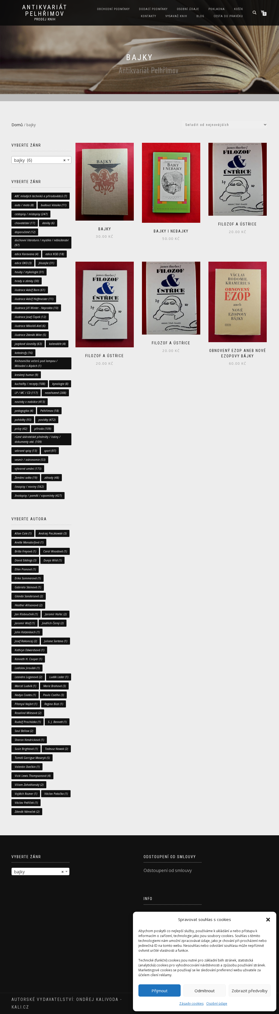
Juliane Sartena (55, 641)
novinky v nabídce (30, 402)
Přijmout (159, 990)
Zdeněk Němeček (27, 812)
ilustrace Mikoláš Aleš (30, 326)
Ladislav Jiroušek (27, 668)
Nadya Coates (25, 695)
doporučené (25, 232)
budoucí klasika (53, 205)
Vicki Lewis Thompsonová (33, 776)
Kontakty (148, 16)
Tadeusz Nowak (56, 749)
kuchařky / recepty (30, 384)
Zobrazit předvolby (250, 990)
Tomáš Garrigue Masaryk (32, 758)
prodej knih (45, 19)
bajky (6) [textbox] (40, 160)
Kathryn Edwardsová (29, 650)
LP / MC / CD (26, 393)
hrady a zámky (27, 281)
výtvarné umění (28, 469)
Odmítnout (205, 990)
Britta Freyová (25, 551)
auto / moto (24, 205)
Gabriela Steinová (28, 587)
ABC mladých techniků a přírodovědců (41, 196)
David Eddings (26, 560)
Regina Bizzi (53, 704)
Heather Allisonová (29, 605)
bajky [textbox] (39, 872)
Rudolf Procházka (28, 722)
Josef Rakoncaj (26, 641)
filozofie (46, 263)
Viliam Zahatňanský (29, 785)
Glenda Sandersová (29, 596)
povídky (47, 420)
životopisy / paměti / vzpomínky (38, 495)
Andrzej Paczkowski (53, 533)
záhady (51, 478)
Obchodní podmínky (113, 9)
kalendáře (57, 344)
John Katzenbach (27, 632)
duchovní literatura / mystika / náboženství (42, 242)
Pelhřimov (49, 411)
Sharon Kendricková (29, 740)
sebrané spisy (26, 451)
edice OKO (23, 263)
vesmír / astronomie (30, 460)
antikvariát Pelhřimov (45, 10)
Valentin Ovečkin (27, 767)
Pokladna (216, 9)
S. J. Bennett (57, 722)
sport (50, 451)
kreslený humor (26, 375)
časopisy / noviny (29, 487)
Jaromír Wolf (25, 623)
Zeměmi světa (26, 478)
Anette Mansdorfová (29, 542)
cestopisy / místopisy (31, 214)
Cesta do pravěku (228, 16)
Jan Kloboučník (26, 614)
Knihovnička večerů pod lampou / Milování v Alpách (36, 363)
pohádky (23, 420)
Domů (17, 124)
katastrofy (24, 353)
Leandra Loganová (28, 677)
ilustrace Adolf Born (30, 290)
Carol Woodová (55, 551)
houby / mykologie (29, 272)
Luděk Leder (58, 677)
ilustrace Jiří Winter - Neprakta (36, 308)
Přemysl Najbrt (26, 704)
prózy (21, 429)
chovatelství (25, 223)
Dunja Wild (53, 560)
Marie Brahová (54, 686)
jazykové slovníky (28, 344)
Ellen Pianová (25, 569)
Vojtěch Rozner (26, 794)
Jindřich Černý (53, 623)
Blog (200, 16)
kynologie (60, 384)
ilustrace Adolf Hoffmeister (34, 299)
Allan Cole (23, 533)
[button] (268, 919)
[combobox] (41, 160)
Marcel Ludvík (25, 686)
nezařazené (55, 393)
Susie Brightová (26, 749)
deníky (48, 223)
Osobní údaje (216, 1003)
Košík (238, 9)
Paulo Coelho (53, 695)
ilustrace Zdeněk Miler (30, 335)
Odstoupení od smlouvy (168, 870)
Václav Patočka (56, 794)
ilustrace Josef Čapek (30, 317)
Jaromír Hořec (56, 614)
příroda (42, 429)
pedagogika (24, 411)
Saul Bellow (24, 731)
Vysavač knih (176, 16)
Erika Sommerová (28, 578)
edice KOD (55, 254)
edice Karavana (26, 254)
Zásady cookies (191, 1003)
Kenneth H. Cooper (28, 659)
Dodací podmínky (153, 9)
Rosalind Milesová (28, 713)
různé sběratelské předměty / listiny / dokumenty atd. (37, 439)
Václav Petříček (26, 803)
